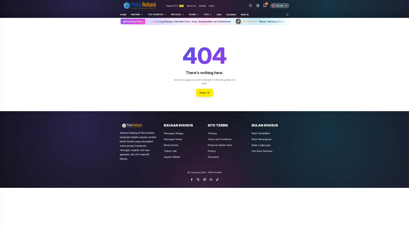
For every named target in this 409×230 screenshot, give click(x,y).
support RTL (174, 5)
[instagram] (204, 179)
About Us (191, 5)
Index (211, 5)
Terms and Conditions (220, 139)
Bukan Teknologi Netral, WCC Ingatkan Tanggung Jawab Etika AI (271, 21)
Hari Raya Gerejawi (262, 151)
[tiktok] (217, 179)
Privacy (212, 151)
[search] (250, 6)
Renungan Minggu (173, 133)
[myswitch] (287, 14)
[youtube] (210, 179)
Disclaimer (213, 156)
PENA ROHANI (214, 172)
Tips (206, 14)
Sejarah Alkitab (172, 156)
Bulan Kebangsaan (262, 139)
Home (123, 14)
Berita (245, 14)
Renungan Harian (173, 139)
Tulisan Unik (170, 151)
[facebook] (191, 179)
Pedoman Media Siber (220, 145)
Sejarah (231, 14)
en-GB (279, 5)
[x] (198, 179)
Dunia (192, 14)
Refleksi (176, 14)
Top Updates (155, 14)
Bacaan (135, 14)
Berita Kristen (171, 145)
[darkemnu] (257, 6)
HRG (219, 14)
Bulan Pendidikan (261, 133)
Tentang (212, 133)
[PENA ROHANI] (140, 5)
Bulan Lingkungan (261, 145)
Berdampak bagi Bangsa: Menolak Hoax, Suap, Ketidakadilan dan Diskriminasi (165, 21)
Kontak (202, 5)
